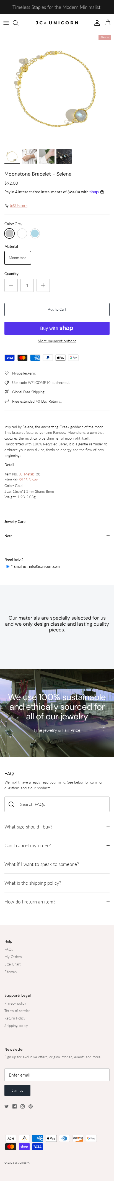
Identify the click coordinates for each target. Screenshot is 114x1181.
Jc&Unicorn (18, 205)
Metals (29, 474)
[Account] (96, 23)
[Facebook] (14, 1106)
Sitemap (10, 972)
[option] (57, 89)
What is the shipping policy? (32, 883)
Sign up (17, 1090)
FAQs (8, 949)
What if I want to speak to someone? (41, 864)
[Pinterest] (30, 1106)
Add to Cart (57, 309)
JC (21, 474)
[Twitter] (6, 1106)
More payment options (57, 341)
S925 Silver (28, 480)
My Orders (13, 956)
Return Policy (14, 1018)
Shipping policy (16, 1025)
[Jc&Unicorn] (57, 23)
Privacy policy (15, 1003)
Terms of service (17, 1010)
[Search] (18, 23)
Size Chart (12, 964)
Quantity (11, 273)
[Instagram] (22, 1106)
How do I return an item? (29, 902)
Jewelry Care (14, 521)
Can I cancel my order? (27, 845)
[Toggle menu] (6, 23)
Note (8, 536)
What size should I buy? (28, 827)
